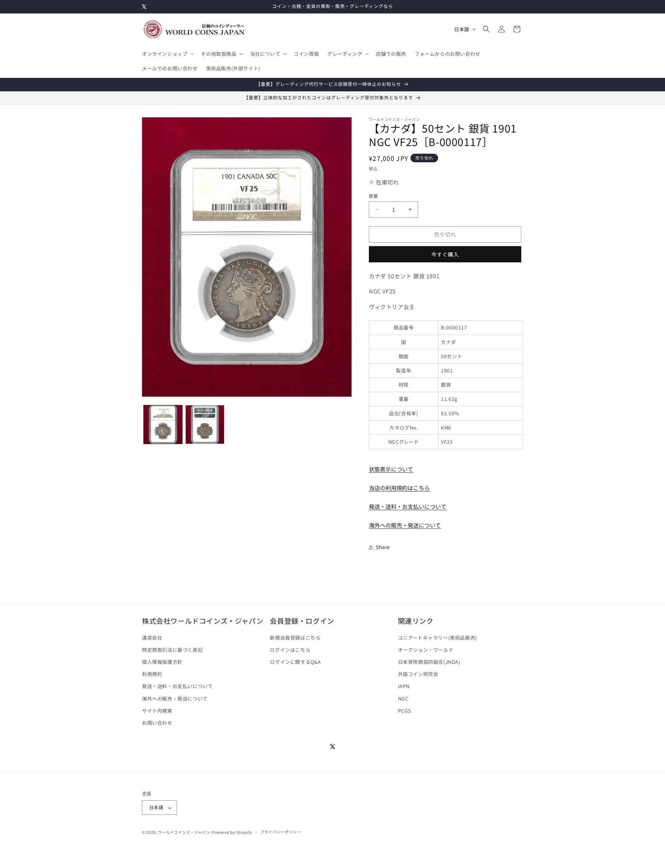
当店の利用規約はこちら (399, 488)
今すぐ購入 (445, 254)
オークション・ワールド (426, 649)
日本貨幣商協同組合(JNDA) (429, 661)
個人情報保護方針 (162, 661)
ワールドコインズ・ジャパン (184, 832)
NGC (403, 698)
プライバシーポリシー (280, 832)
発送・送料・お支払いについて (407, 506)
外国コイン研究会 (418, 673)
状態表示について (391, 469)
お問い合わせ (157, 722)
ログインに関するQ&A (295, 661)
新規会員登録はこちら (295, 637)
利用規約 (152, 673)
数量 (373, 195)
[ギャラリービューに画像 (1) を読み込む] (163, 424)
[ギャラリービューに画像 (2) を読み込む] (205, 424)
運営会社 (152, 637)
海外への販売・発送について (405, 525)
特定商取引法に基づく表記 (172, 649)
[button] (167, 53)
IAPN (404, 686)
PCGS (404, 710)
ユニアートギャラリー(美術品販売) (437, 637)
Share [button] (383, 546)
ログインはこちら (290, 649)
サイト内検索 (157, 710)
